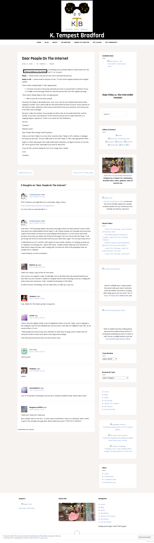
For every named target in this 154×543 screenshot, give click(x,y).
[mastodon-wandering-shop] (119, 138)
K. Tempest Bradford (77, 35)
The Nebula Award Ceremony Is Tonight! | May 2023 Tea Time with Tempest (115, 237)
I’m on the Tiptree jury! (83, 173)
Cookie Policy (44, 538)
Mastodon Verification (27, 508)
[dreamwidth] (113, 145)
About (55, 42)
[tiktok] (122, 145)
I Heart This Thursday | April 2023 (116, 254)
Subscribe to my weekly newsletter (118, 175)
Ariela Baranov (35, 194)
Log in (106, 473)
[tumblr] (119, 135)
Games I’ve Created (81, 42)
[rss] (128, 145)
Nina (31, 349)
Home (39, 42)
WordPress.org (109, 482)
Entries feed (108, 476)
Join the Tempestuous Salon (114, 201)
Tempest (42, 64)
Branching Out (25, 173)
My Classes (97, 42)
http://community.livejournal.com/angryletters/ (38, 206)
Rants (52, 64)
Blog (47, 42)
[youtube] (119, 141)
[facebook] (128, 141)
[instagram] (110, 141)
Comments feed (110, 479)
